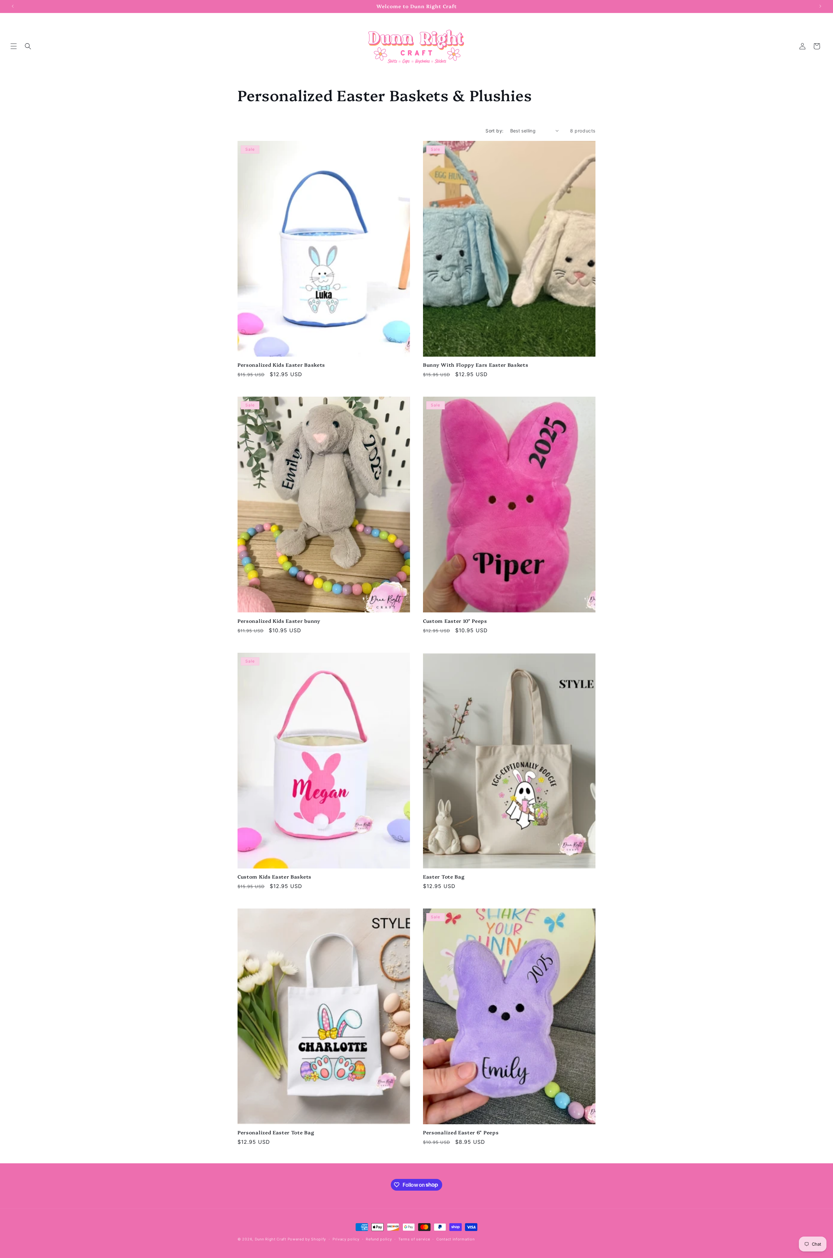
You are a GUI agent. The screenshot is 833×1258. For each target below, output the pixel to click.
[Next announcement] (820, 6)
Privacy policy (346, 1239)
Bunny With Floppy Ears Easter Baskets (475, 365)
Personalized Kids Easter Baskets (281, 365)
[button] (14, 46)
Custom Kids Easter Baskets (274, 877)
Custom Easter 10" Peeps (455, 621)
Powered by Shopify (307, 1239)
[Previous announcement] (13, 6)
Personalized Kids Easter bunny (279, 621)
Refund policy (379, 1239)
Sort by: (494, 130)
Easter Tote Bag (443, 877)
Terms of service (414, 1239)
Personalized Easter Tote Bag (276, 1132)
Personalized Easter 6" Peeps (460, 1132)
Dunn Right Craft (270, 1239)
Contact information (455, 1239)
